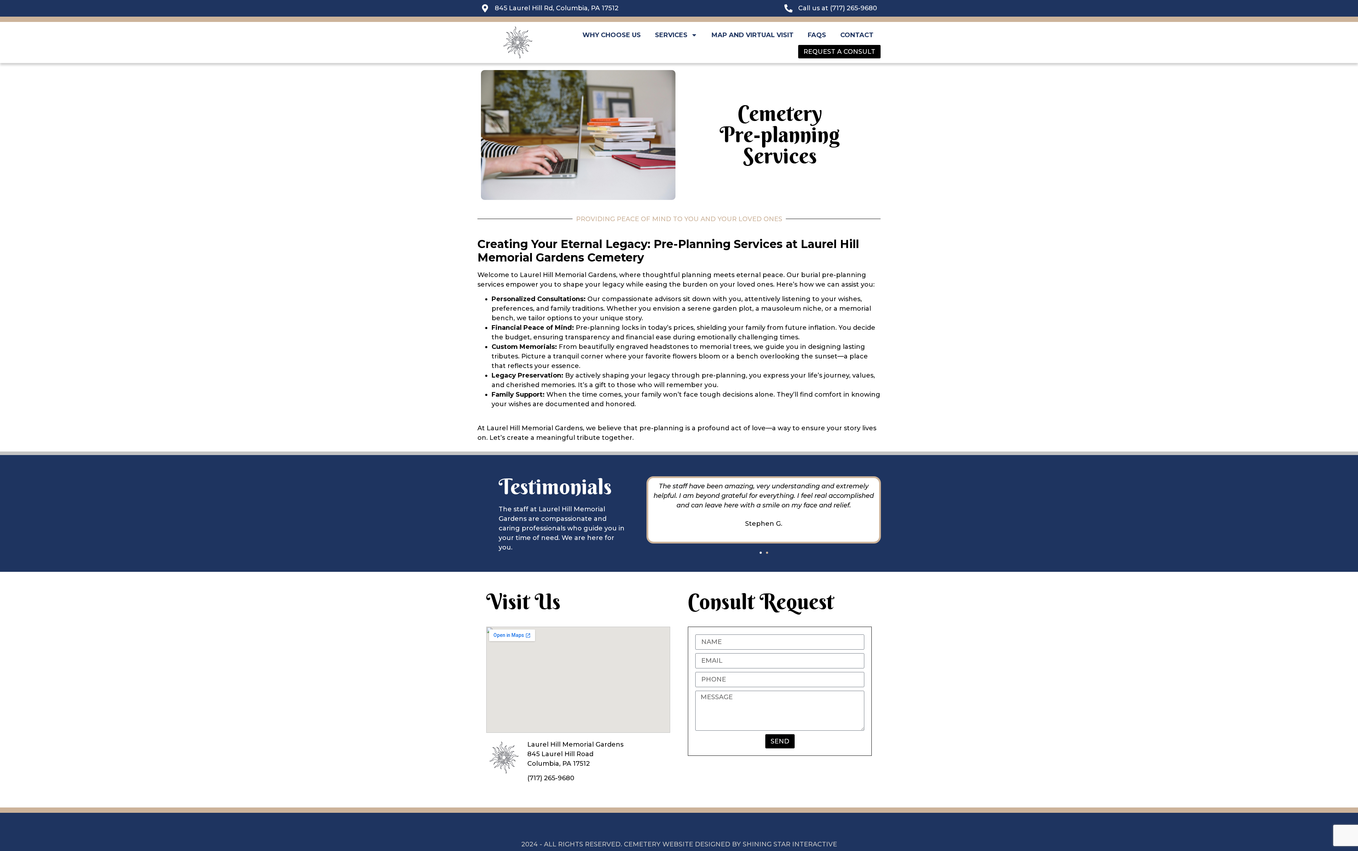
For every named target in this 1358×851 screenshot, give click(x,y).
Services (671, 35)
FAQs (817, 35)
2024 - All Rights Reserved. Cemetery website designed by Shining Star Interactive (679, 844)
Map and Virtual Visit (753, 35)
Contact (857, 35)
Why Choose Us (611, 35)
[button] (761, 553)
